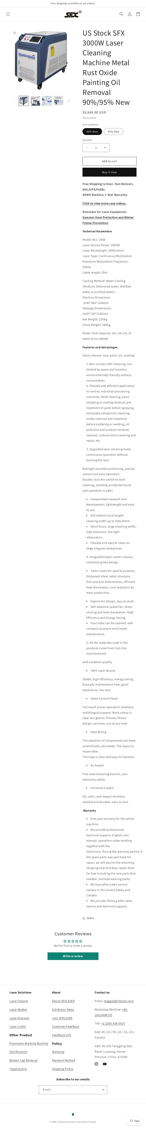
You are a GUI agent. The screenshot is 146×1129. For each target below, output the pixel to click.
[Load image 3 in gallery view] (58, 101)
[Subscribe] (103, 1089)
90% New (92, 131)
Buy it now (109, 172)
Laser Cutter (18, 1026)
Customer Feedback (65, 1026)
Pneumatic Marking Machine (29, 1043)
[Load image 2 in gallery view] (35, 101)
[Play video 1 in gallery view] (47, 101)
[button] (8, 14)
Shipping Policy (62, 1069)
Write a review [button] (73, 956)
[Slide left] (14, 101)
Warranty (58, 1052)
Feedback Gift (61, 1035)
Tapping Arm (18, 1069)
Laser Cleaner (19, 1001)
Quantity (87, 140)
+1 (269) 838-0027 (113, 1023)
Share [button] (90, 918)
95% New (113, 131)
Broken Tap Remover (24, 1060)
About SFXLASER (63, 1001)
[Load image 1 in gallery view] (24, 101)
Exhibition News (63, 1010)
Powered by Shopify (86, 1121)
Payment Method (63, 1060)
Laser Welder (18, 1010)
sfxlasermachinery (67, 1121)
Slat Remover (18, 1052)
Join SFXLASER (62, 1018)
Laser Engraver (19, 1018)
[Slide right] (69, 101)
